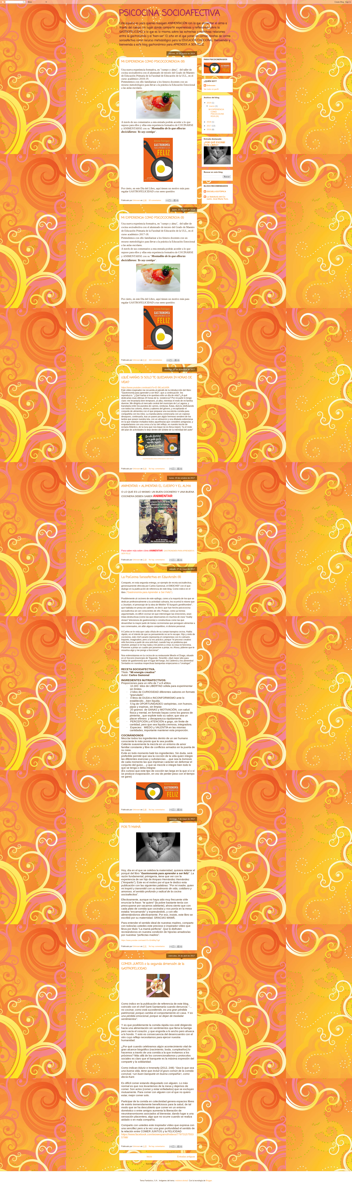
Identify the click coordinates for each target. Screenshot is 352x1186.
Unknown (211, 85)
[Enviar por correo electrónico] (167, 200)
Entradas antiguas (186, 1156)
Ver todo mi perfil (211, 89)
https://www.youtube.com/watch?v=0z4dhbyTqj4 (140, 940)
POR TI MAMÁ (131, 827)
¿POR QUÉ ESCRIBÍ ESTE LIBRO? (214, 143)
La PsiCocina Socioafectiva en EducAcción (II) (151, 577)
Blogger (209, 1181)
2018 (209, 122)
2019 (209, 103)
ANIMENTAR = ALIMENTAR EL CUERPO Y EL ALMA (156, 486)
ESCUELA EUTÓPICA (216, 191)
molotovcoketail (181, 1181)
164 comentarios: (156, 360)
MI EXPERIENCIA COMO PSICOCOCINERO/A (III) (153, 61)
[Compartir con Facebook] (174, 200)
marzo (212, 106)
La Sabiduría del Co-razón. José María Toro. (218, 198)
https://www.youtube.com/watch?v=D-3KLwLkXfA (145, 387)
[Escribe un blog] (169, 200)
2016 (209, 129)
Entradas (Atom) (163, 1164)
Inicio (149, 1156)
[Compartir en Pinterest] (177, 200)
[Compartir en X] (172, 200)
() (149, 592)
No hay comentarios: (157, 469)
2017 (209, 126)
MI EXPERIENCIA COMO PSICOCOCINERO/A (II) (152, 217)
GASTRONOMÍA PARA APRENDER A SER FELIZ (158, 459)
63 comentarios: (155, 200)
